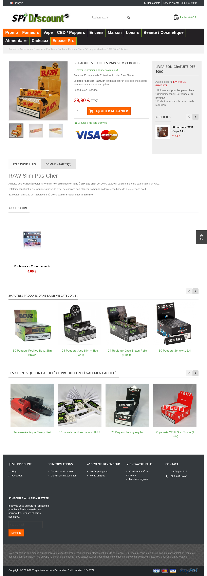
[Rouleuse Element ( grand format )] (32, 240)
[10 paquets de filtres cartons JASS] (79, 405)
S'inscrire (16, 532)
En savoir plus (24, 164)
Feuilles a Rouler (55, 49)
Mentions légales (138, 479)
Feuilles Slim (75, 49)
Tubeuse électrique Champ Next (32, 432)
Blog (14, 471)
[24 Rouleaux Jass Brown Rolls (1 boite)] (127, 323)
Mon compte (153, 3)
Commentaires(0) (58, 164)
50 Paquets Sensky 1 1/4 (175, 350)
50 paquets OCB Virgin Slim (182, 129)
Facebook (16, 475)
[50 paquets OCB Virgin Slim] (162, 132)
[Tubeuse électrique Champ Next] (32, 405)
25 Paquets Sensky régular (127, 432)
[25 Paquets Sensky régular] (127, 405)
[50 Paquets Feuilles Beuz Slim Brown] (32, 323)
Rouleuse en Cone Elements (32, 266)
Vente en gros (97, 475)
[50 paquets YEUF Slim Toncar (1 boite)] (174, 405)
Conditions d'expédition (63, 475)
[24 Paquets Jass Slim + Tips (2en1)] (79, 323)
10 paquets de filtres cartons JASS (79, 432)
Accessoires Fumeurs (31, 49)
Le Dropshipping (98, 471)
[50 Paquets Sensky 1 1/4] (174, 323)
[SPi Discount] (40, 17)
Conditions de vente (61, 471)
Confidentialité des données (138, 473)
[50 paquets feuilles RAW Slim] (38, 90)
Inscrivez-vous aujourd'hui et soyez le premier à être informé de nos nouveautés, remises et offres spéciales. (29, 511)
